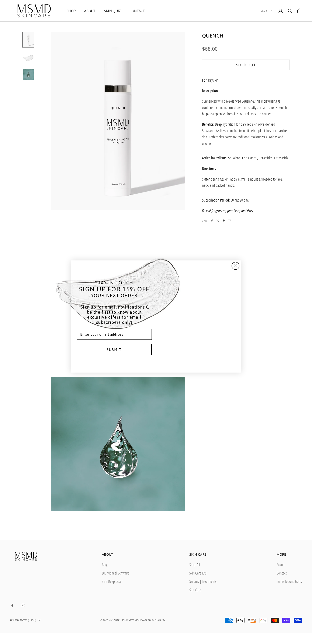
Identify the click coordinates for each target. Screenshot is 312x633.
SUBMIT (114, 350)
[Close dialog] (235, 266)
